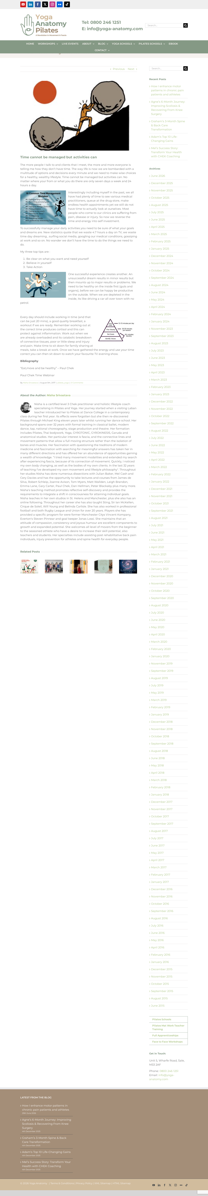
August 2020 (159, 605)
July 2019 (157, 685)
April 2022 (158, 459)
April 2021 (157, 547)
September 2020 (162, 598)
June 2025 (158, 219)
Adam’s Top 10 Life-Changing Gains (46, 1152)
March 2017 (159, 867)
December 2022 (162, 401)
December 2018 (162, 721)
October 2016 (160, 903)
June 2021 (157, 532)
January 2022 (160, 481)
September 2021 (162, 510)
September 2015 (162, 991)
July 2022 (157, 438)
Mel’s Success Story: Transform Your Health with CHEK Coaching (166, 152)
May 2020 (157, 627)
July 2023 (157, 350)
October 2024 (160, 270)
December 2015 (161, 969)
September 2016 (162, 911)
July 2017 (157, 838)
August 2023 (159, 343)
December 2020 (162, 576)
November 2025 (162, 190)
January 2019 (160, 714)
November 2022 (162, 408)
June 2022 (158, 445)
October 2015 (160, 984)
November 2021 (161, 496)
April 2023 (158, 372)
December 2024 (162, 256)
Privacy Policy (84, 1183)
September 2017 (162, 823)
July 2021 (157, 525)
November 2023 (162, 328)
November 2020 (162, 583)
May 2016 (157, 940)
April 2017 (157, 860)
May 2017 (157, 853)
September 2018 (162, 743)
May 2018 (157, 765)
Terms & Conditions (62, 1183)
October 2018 (160, 736)
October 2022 (160, 416)
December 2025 (162, 183)
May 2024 (157, 299)
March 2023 (159, 379)
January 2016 (160, 962)
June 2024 (158, 292)
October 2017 (160, 816)
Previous (119, 69)
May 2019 (157, 692)
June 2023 (158, 358)
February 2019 (160, 707)
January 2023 (160, 394)
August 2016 (159, 918)
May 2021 (157, 540)
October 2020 (160, 590)
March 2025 (159, 234)
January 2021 (160, 569)
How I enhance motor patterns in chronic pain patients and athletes (167, 90)
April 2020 (158, 634)
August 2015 (159, 998)
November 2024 (162, 263)
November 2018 (162, 729)
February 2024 (161, 314)
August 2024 (159, 285)
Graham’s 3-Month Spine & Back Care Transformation (44, 1140)
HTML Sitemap (122, 1183)
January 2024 (160, 321)
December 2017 (162, 802)
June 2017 (158, 845)
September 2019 (162, 671)
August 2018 (159, 751)
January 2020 (160, 656)
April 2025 (158, 227)
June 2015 (157, 1005)
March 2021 (158, 554)
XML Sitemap (102, 1183)
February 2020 (161, 649)
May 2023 (157, 365)
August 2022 (159, 430)
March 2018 (159, 780)
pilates (60, 383)
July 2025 (157, 212)
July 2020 (157, 612)
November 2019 (162, 663)
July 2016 (157, 925)
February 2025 (161, 241)
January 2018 (160, 794)
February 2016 (160, 954)
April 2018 (157, 772)
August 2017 (159, 831)
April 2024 (158, 307)
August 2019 (159, 678)
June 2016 (158, 933)
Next (131, 69)
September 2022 (162, 423)
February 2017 (160, 874)
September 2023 (162, 336)
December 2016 (162, 889)
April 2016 (157, 947)
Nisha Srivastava (30, 383)
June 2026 (158, 176)
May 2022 (157, 452)
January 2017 (160, 882)
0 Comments (77, 383)
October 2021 (160, 503)
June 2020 (158, 620)
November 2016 (162, 896)
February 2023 (161, 387)
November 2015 (161, 976)
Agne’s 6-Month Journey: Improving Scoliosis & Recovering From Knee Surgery (46, 1124)
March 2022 (159, 467)
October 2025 (160, 197)
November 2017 (162, 809)
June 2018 (158, 758)
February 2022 (161, 474)
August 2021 (159, 518)
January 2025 (160, 248)
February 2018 (160, 787)
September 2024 (162, 277)
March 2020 (159, 641)
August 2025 (159, 205)
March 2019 (159, 700)
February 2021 (160, 561)
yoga (66, 383)
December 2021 (161, 489)
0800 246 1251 (169, 1071)
